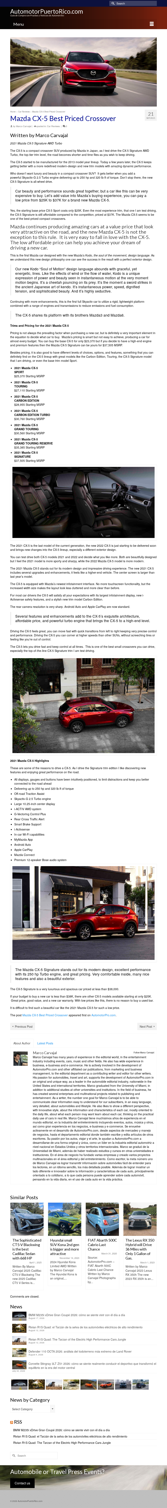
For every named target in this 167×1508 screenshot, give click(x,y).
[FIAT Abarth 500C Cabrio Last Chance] (64, 1219)
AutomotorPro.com (103, 1015)
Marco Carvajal (23, 126)
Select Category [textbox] (22, 1409)
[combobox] (32, 1409)
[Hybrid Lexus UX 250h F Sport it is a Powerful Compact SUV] (140, 1219)
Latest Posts (45, 1043)
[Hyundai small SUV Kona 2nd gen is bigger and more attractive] (27, 1219)
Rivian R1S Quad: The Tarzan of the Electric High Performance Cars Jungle (77, 1339)
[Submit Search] (112, 3)
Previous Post (24, 1026)
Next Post (146, 1026)
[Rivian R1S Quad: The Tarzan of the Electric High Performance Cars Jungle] (53, 1384)
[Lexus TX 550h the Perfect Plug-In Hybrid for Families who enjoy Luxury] (140, 1384)
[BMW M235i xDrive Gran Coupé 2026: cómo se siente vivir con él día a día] (18, 1384)
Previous (13, 1246)
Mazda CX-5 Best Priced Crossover (45, 1015)
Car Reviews (53, 126)
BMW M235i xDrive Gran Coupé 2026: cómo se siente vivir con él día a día (77, 1315)
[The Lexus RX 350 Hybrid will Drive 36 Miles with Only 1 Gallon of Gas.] (102, 1219)
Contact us (22, 1483)
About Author (21, 1043)
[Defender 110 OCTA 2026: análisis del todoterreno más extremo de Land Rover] (70, 1384)
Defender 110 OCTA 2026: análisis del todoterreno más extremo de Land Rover (80, 1351)
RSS (18, 1422)
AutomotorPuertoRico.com (46, 11)
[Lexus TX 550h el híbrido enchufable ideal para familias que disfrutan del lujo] (122, 1384)
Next (153, 1246)
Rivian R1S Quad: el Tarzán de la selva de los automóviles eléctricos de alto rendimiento (86, 1327)
